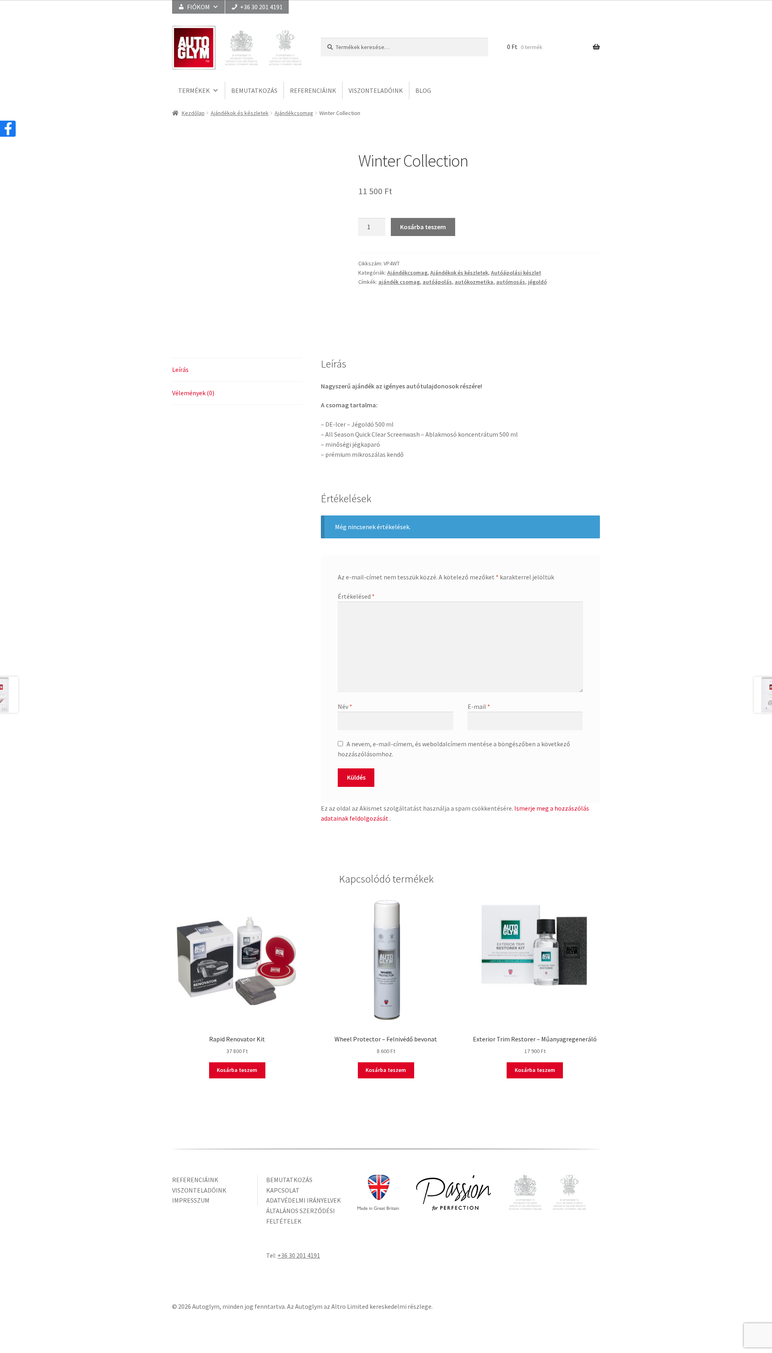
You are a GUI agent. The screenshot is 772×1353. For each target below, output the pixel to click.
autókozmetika (474, 281)
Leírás (180, 369)
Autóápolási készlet (516, 272)
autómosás (510, 281)
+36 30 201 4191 (261, 7)
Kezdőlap (193, 113)
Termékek (194, 90)
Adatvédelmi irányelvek (303, 1200)
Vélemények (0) (193, 393)
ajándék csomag (399, 281)
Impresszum (190, 1200)
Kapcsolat (283, 1190)
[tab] (237, 370)
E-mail (479, 706)
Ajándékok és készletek (240, 113)
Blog (423, 90)
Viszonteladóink (376, 90)
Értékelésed (356, 596)
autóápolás (437, 281)
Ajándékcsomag (294, 113)
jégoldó (537, 281)
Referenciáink (313, 90)
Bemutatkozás (254, 90)
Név (345, 706)
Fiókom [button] (198, 7)
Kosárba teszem (423, 227)
